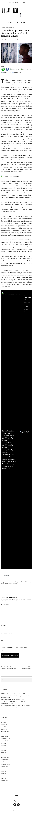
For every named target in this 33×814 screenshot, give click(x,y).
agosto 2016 (4, 741)
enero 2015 (4, 783)
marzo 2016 (4, 752)
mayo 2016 (4, 748)
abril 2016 (3, 750)
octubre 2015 (4, 762)
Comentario (5, 604)
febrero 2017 (4, 729)
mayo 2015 (4, 773)
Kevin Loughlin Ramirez (15, 39)
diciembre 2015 (5, 757)
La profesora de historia (24, 582)
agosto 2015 (4, 766)
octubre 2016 (4, 736)
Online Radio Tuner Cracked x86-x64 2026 (12, 699)
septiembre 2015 (5, 764)
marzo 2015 (4, 778)
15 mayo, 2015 (10, 27)
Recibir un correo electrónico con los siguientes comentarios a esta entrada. (14, 648)
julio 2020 (3, 727)
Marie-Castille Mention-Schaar (9, 583)
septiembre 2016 (5, 738)
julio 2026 (3, 722)
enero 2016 (4, 755)
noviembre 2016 (5, 734)
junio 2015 (3, 771)
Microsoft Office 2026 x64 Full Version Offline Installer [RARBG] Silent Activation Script (15, 706)
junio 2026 (4, 724)
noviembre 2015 (5, 759)
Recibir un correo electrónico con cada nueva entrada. (17, 651)
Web (2, 640)
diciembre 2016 (5, 731)
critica (15, 582)
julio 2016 (3, 743)
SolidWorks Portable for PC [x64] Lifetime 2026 (13, 693)
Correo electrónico (6, 633)
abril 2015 (3, 776)
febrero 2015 (4, 780)
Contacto (22, 2)
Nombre (3, 625)
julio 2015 (3, 769)
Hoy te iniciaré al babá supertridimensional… (26, 667)
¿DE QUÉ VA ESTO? (13, 2)
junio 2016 (3, 745)
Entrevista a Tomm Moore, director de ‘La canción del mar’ (8, 667)
